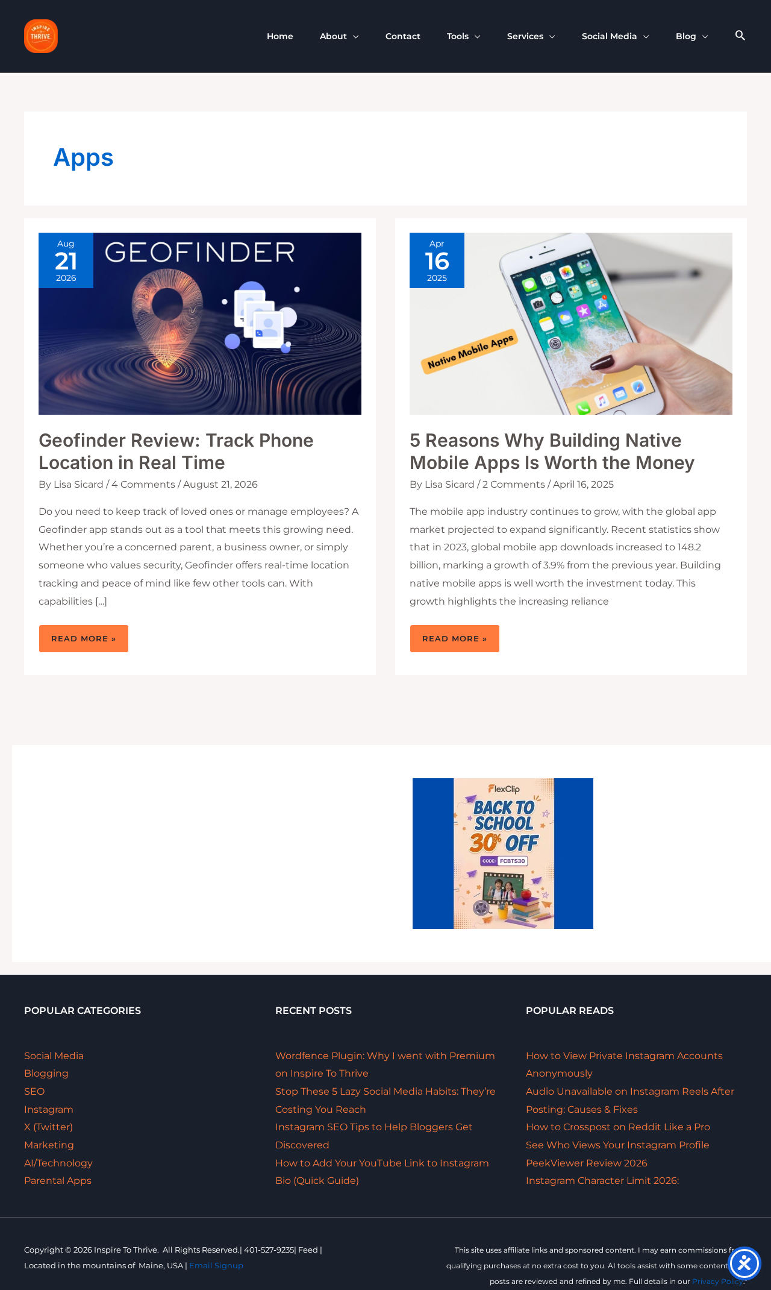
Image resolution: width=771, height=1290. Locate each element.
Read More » (83, 643)
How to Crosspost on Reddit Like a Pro (618, 1127)
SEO (34, 1091)
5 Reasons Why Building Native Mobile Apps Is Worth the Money (552, 451)
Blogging (46, 1073)
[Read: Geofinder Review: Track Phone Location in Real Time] (200, 323)
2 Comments (513, 484)
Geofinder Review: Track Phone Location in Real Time (176, 451)
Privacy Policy (717, 1281)
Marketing (49, 1145)
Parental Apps (58, 1180)
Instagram (48, 1109)
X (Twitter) (48, 1127)
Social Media (54, 1056)
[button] (353, 36)
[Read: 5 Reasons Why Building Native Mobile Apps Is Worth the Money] (571, 323)
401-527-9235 (269, 1249)
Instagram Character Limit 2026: (602, 1180)
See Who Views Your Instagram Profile (618, 1145)
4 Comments (143, 484)
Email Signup (216, 1265)
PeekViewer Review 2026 (587, 1163)
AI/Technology (58, 1163)
